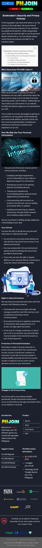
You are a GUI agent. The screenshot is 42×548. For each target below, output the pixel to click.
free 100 (26, 545)
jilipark (31, 543)
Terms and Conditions (27, 540)
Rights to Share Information (18, 60)
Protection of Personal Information (20, 62)
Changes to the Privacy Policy (18, 64)
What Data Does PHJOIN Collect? (18, 53)
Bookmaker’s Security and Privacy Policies (18, 51)
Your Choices (14, 58)
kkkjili (36, 543)
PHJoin (14, 427)
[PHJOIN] (27, 3)
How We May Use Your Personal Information (21, 56)
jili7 (15, 545)
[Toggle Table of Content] (34, 48)
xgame (19, 545)
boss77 (10, 545)
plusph (32, 545)
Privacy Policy (12, 540)
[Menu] (8, 3)
